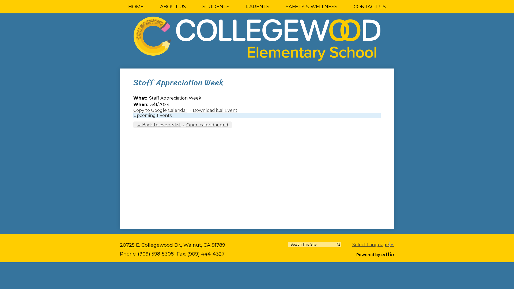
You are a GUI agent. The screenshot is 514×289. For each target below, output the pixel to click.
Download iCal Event (215, 110)
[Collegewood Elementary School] (257, 39)
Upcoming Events (152, 115)
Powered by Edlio (375, 254)
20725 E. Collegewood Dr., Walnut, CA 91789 (172, 245)
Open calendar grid (207, 124)
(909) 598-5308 (156, 254)
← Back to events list (159, 124)
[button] (173, 6)
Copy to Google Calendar (160, 110)
